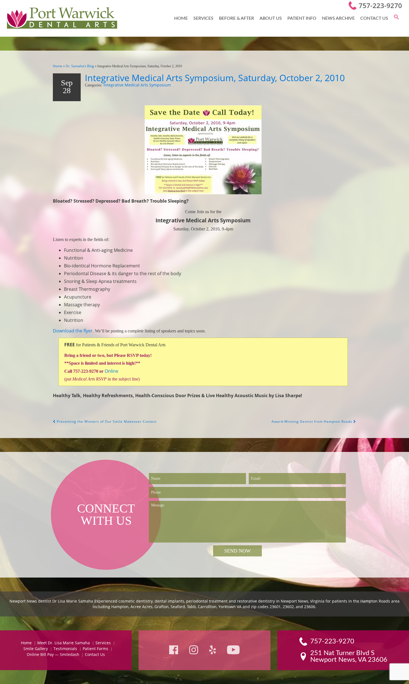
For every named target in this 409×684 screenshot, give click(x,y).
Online (111, 371)
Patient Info (301, 18)
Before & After (236, 18)
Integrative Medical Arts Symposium (137, 85)
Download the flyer (73, 331)
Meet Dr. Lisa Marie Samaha (63, 642)
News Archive (338, 18)
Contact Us (374, 18)
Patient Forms (95, 648)
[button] (396, 18)
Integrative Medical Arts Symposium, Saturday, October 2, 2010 (215, 78)
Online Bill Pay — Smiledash (53, 654)
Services (203, 18)
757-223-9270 (380, 5)
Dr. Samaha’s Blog (80, 66)
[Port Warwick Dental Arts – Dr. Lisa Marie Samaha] (62, 18)
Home (181, 18)
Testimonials (65, 648)
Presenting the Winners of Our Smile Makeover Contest (106, 421)
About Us (271, 18)
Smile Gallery (35, 648)
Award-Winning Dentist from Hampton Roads (312, 421)
